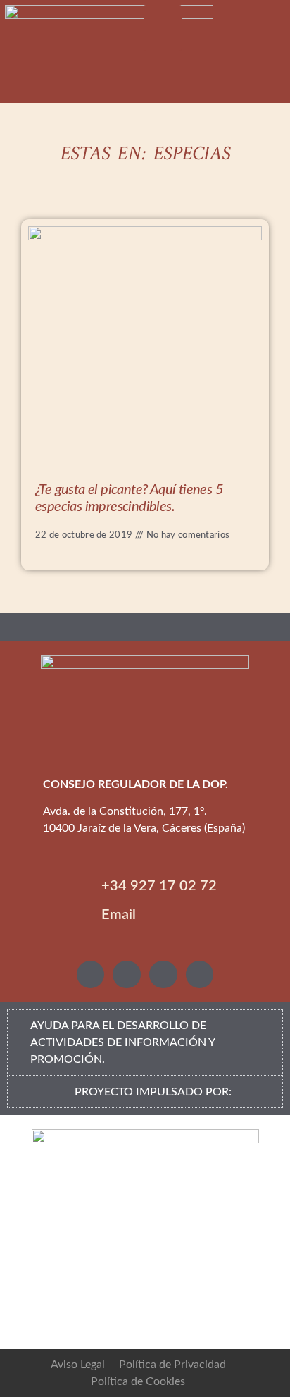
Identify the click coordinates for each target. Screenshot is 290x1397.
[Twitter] (127, 975)
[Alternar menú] (145, 627)
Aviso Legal (78, 1364)
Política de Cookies (138, 1381)
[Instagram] (91, 975)
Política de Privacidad (172, 1364)
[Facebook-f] (163, 975)
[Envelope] (200, 975)
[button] (163, 28)
